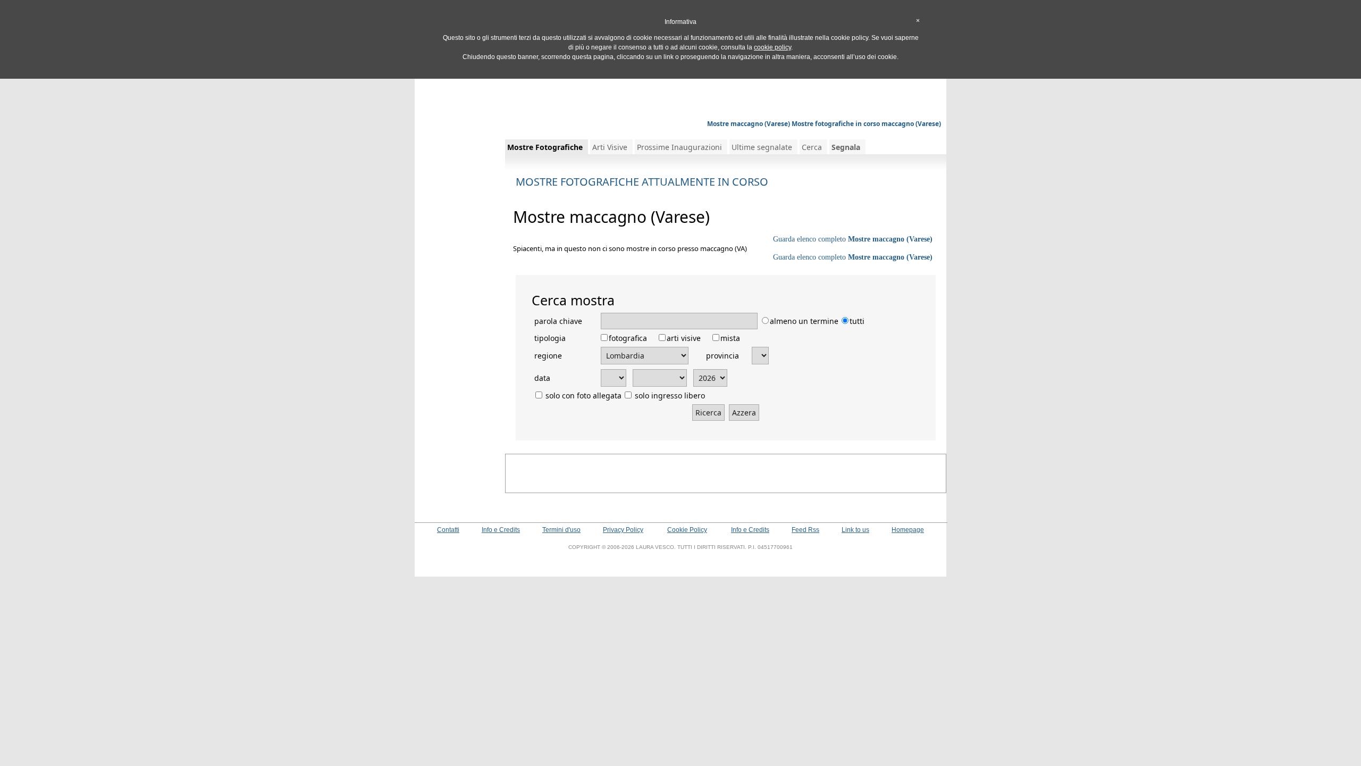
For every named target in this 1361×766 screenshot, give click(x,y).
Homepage (908, 530)
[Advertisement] (680, 93)
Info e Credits (501, 530)
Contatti (448, 530)
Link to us (855, 530)
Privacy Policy (623, 530)
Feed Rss (805, 530)
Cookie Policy (687, 530)
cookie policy (772, 47)
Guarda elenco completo (852, 239)
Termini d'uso (561, 530)
